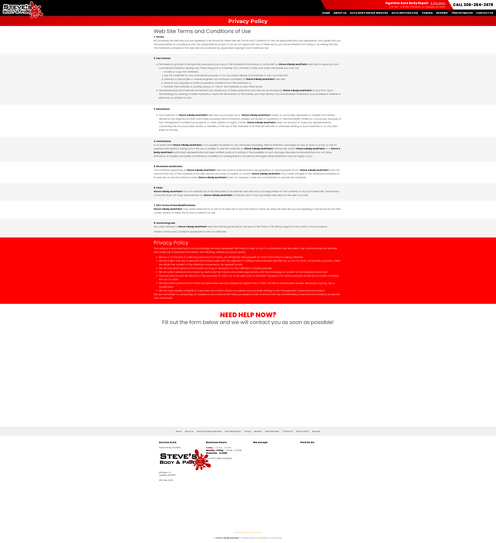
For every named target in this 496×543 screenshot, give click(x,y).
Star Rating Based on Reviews (247, 532)
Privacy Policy (302, 431)
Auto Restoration (405, 12)
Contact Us (484, 12)
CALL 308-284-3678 (473, 5)
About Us (340, 12)
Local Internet (276, 538)
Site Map (316, 431)
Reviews (442, 12)
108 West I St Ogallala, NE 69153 (428, 6)
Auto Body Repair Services (369, 12)
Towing (427, 12)
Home (326, 12)
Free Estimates (462, 12)
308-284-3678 (166, 480)
